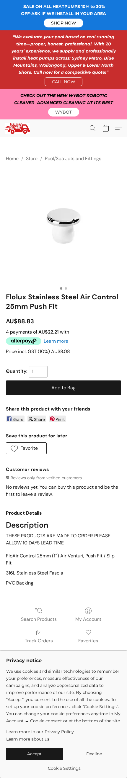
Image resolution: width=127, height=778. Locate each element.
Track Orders (39, 641)
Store (32, 158)
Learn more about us (27, 739)
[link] (64, 766)
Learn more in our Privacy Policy (40, 731)
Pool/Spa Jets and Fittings (73, 158)
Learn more (56, 341)
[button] (63, 23)
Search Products (39, 619)
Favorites (88, 641)
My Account (88, 619)
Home (12, 158)
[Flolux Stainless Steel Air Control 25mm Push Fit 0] (63, 226)
